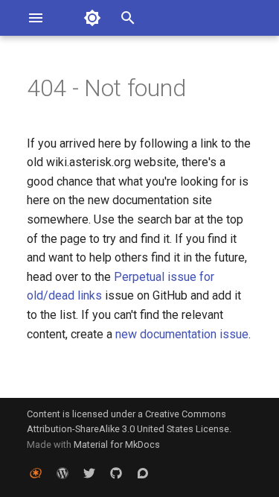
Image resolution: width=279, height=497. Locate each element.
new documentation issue (181, 334)
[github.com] (116, 473)
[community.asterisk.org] (143, 473)
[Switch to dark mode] (92, 18)
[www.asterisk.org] (36, 473)
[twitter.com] (89, 473)
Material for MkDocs (117, 444)
